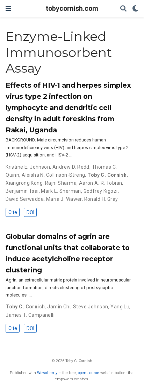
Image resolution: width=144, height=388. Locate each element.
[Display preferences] (135, 9)
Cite (12, 212)
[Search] (123, 9)
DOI (30, 212)
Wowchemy (47, 373)
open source (88, 373)
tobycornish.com (72, 9)
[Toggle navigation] (8, 8)
